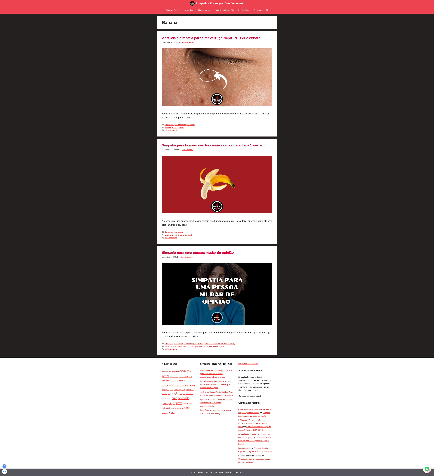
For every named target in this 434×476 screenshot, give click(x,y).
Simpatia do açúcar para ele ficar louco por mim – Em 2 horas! (254, 440)
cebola (176, 386)
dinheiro (189, 385)
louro (163, 394)
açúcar (165, 381)
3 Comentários (171, 349)
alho (176, 371)
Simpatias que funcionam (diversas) (180, 125)
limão (192, 346)
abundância (165, 371)
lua (166, 394)
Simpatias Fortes (172, 10)
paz (163, 398)
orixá (181, 394)
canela (164, 386)
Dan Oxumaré (244, 448)
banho (176, 381)
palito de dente (201, 346)
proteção (167, 403)
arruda (190, 376)
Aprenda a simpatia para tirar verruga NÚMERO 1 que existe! (211, 38)
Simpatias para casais (174, 232)
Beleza (175, 128)
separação (180, 408)
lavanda (183, 390)
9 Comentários (171, 238)
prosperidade (180, 398)
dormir (164, 390)
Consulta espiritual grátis (225, 10)
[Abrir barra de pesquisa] (267, 10)
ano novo (181, 376)
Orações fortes (243, 10)
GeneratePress (237, 472)
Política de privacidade (248, 364)
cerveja (181, 386)
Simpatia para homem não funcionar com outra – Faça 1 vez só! (213, 145)
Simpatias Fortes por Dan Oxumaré (219, 3)
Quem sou (258, 10)
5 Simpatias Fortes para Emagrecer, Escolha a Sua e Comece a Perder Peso (253, 423)
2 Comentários (171, 130)
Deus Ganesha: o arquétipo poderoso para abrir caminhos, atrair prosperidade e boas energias (216, 373)
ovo (184, 394)
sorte (187, 407)
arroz (186, 377)
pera (222, 346)
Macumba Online (204, 10)
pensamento (214, 346)
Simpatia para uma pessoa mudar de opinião (198, 252)
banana (168, 128)
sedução (173, 408)
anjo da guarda (174, 376)
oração (175, 393)
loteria (192, 390)
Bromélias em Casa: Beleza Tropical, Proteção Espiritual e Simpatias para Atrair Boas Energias (215, 384)
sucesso (165, 413)
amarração (169, 235)
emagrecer (170, 390)
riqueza (177, 403)
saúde (181, 128)
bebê (181, 381)
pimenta (168, 399)
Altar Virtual (189, 10)
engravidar (177, 390)
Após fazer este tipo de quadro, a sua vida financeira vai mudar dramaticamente (216, 402)
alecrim (171, 371)
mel (169, 394)
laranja (185, 346)
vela (172, 412)
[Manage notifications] (428, 471)
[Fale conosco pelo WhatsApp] (427, 469)
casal (189, 235)
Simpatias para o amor (193, 344)
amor (177, 235)
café (190, 381)
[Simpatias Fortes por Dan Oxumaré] (192, 3)
